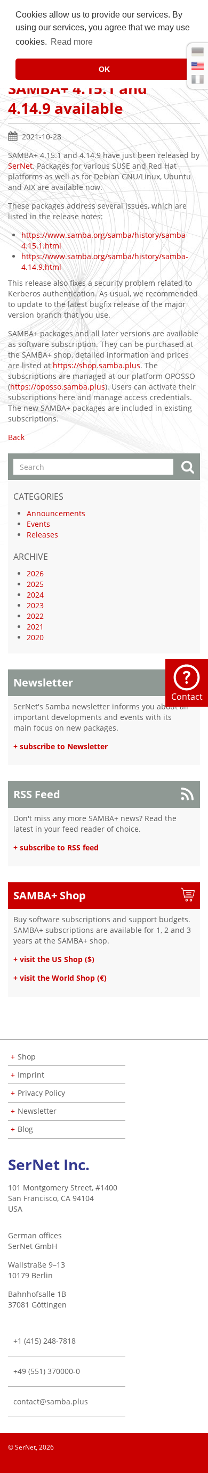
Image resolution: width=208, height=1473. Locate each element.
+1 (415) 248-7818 (44, 1341)
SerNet (20, 166)
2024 (35, 595)
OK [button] (104, 69)
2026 (35, 573)
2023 (35, 605)
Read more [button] (72, 41)
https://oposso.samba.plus (57, 387)
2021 (35, 627)
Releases (42, 534)
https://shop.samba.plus (96, 365)
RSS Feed (36, 794)
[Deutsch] (197, 51)
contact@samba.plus (50, 1401)
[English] (197, 66)
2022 (35, 616)
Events (38, 524)
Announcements (56, 513)
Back (16, 437)
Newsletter (43, 682)
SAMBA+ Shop (49, 895)
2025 (35, 584)
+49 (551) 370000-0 (46, 1371)
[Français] (197, 79)
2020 (35, 637)
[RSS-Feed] (199, 1462)
